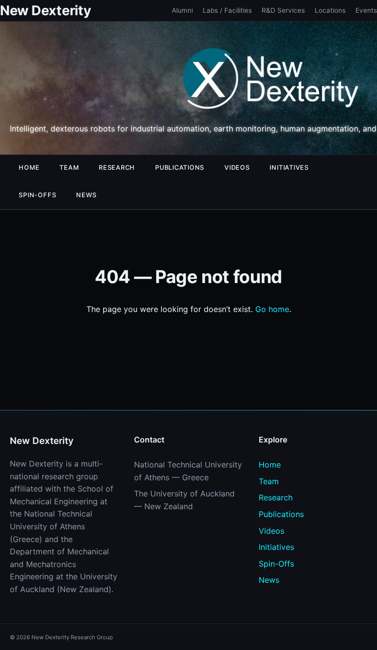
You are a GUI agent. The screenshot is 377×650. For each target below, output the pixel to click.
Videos (237, 167)
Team (69, 167)
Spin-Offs (37, 195)
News (86, 195)
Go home (272, 309)
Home (29, 167)
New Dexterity (45, 10)
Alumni (182, 10)
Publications (179, 167)
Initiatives (288, 167)
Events (366, 10)
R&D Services (283, 10)
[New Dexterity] (271, 80)
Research (117, 167)
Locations (330, 10)
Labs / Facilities (227, 10)
